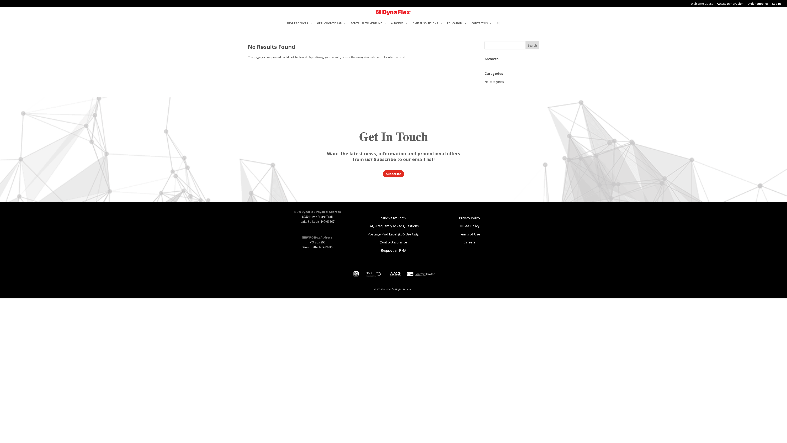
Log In (776, 4)
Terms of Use (469, 234)
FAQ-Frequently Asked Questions (393, 226)
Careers (469, 242)
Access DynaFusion (730, 4)
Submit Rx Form (393, 218)
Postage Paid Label (393, 234)
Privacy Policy (469, 218)
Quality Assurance (393, 242)
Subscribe (393, 174)
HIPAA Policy (469, 226)
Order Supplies (757, 4)
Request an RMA (393, 250)
